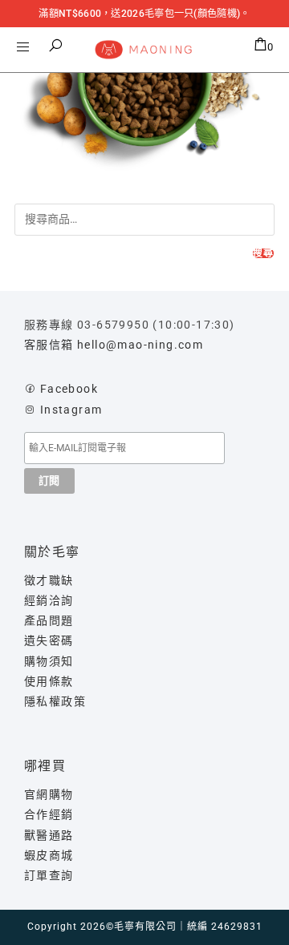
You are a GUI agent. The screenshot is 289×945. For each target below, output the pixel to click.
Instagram (71, 409)
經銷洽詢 (49, 600)
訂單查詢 (49, 875)
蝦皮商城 (49, 855)
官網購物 (49, 794)
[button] (56, 46)
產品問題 (49, 620)
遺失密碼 (49, 640)
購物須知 (49, 661)
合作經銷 (49, 814)
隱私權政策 (55, 701)
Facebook (69, 388)
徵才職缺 (49, 580)
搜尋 (263, 253)
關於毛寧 (52, 551)
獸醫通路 (49, 835)
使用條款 (49, 681)
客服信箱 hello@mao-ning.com (113, 344)
